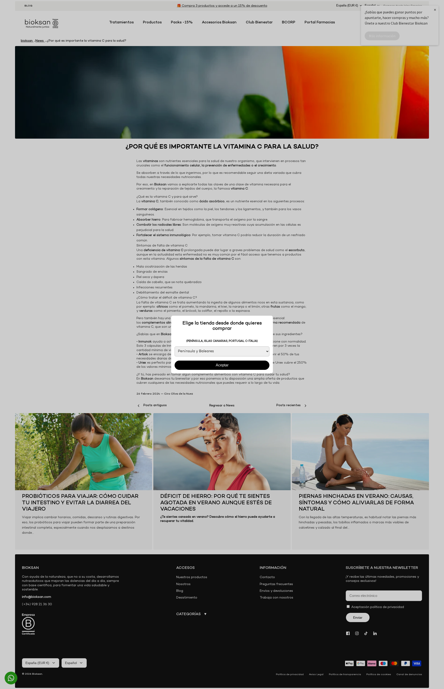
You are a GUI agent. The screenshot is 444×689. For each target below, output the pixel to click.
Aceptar (222, 365)
